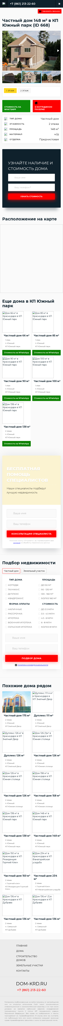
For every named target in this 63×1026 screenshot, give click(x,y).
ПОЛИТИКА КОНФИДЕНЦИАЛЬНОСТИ (33, 665)
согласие (16, 543)
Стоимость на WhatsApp (12, 108)
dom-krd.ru (31, 983)
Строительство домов (26, 958)
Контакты (22, 970)
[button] (5, 50)
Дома (20, 951)
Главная (21, 945)
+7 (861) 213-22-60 (22, 3)
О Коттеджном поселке (43, 108)
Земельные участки (29, 965)
